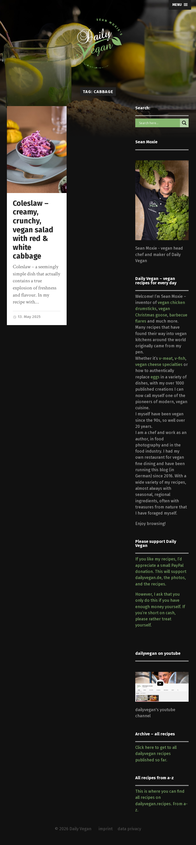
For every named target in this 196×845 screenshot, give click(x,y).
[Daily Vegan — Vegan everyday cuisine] (98, 43)
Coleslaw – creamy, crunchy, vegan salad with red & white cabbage (33, 230)
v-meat (166, 358)
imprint (106, 828)
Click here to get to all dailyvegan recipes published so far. (156, 753)
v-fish (180, 358)
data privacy (129, 828)
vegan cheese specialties (158, 364)
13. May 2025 (29, 316)
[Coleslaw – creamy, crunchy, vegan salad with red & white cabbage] (37, 149)
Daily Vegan (80, 828)
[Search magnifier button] (184, 123)
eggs (155, 377)
